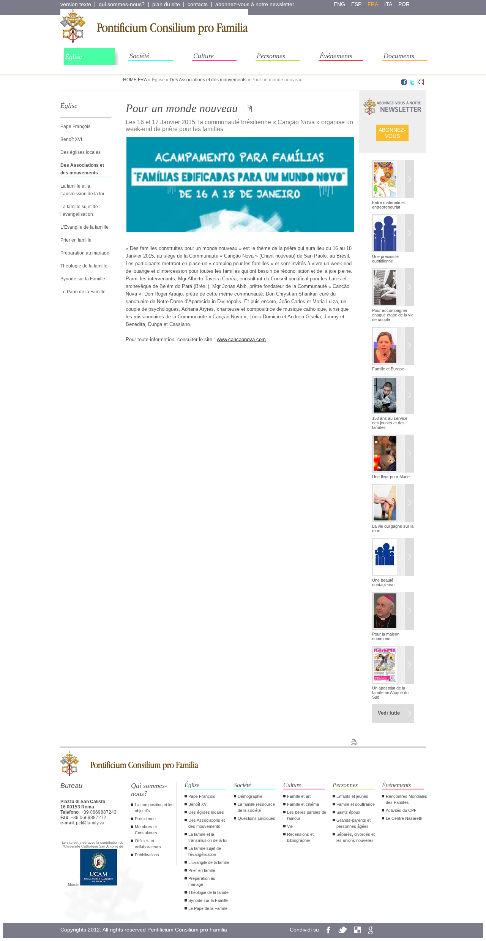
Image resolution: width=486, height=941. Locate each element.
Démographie (250, 796)
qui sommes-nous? (122, 4)
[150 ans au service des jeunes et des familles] (393, 396)
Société (139, 56)
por (404, 4)
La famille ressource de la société (256, 807)
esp (356, 4)
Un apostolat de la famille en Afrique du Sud (390, 692)
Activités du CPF (401, 810)
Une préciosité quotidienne (385, 258)
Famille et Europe (388, 369)
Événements (336, 56)
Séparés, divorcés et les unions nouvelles (355, 837)
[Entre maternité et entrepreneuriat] (393, 180)
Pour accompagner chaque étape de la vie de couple (392, 315)
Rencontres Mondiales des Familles (406, 799)
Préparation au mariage (84, 253)
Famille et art (299, 796)
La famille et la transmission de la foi (207, 837)
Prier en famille (76, 240)
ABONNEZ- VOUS (392, 133)
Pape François (75, 126)
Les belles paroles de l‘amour (306, 815)
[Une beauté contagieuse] (393, 557)
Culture (203, 56)
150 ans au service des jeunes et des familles (389, 423)
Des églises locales (80, 152)
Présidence (145, 818)
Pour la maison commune (385, 636)
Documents (398, 56)
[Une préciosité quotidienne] (393, 234)
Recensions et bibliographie (300, 837)
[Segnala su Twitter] (412, 83)
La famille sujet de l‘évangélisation (204, 851)
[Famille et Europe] (393, 346)
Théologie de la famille (83, 266)
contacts (198, 4)
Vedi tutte (389, 713)
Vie (290, 826)
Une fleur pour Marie (391, 476)
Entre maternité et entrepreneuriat (388, 204)
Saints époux (348, 812)
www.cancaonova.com (241, 339)
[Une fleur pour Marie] (393, 454)
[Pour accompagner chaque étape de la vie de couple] (393, 288)
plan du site (166, 4)
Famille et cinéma (303, 804)
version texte (75, 4)
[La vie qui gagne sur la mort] (393, 503)
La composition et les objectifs (154, 807)
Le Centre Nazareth (404, 818)
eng (339, 4)
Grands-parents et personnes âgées (353, 823)
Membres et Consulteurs (146, 829)
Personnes (271, 56)
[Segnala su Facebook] (404, 83)
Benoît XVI (71, 139)
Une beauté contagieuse (383, 582)
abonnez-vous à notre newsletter (254, 4)
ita (388, 4)
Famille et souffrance (355, 804)
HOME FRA (135, 79)
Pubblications (147, 854)
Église (73, 56)
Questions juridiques (256, 818)
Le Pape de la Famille (83, 291)
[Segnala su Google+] (421, 83)
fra (373, 4)
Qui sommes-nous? (149, 789)
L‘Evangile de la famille (84, 227)
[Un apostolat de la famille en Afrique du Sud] (393, 665)
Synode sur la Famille (82, 279)
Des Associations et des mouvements (208, 79)
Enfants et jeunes (352, 796)
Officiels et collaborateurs (148, 843)
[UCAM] (99, 885)
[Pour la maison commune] (393, 611)
